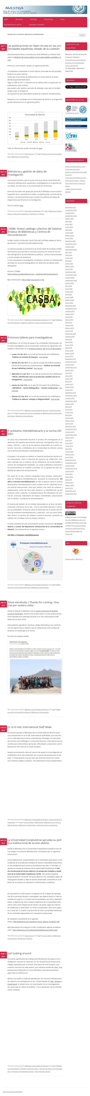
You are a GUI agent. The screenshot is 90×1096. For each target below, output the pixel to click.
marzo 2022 (69, 233)
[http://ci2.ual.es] (72, 151)
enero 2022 (69, 238)
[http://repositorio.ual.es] (76, 121)
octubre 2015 (69, 432)
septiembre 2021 (71, 249)
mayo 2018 (69, 345)
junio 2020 (68, 289)
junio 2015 (68, 443)
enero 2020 (69, 303)
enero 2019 (69, 331)
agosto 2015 (69, 438)
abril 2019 (68, 322)
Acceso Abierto (29, 822)
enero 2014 (69, 488)
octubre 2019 (69, 311)
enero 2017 (69, 390)
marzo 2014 (69, 482)
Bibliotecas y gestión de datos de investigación (27, 173)
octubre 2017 (69, 365)
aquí (40, 148)
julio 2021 (68, 252)
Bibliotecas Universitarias (20, 157)
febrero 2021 (69, 266)
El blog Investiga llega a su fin (75, 167)
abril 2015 (68, 449)
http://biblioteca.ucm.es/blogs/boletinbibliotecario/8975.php (35, 930)
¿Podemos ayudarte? (37, 25)
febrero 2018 (69, 353)
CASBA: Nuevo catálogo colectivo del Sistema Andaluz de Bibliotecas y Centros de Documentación (34, 232)
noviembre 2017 (71, 362)
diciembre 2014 (70, 460)
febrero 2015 (69, 454)
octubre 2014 (69, 466)
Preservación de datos (12, 25)
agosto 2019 (69, 314)
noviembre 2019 (71, 308)
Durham (57, 981)
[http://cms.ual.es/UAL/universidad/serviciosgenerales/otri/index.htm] (71, 139)
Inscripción (43, 357)
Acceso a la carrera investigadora (30, 413)
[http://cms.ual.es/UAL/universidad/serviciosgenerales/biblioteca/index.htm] (76, 113)
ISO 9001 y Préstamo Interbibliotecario (23, 535)
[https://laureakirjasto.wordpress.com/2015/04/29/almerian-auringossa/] (35, 667)
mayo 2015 (69, 446)
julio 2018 (68, 339)
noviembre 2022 (71, 210)
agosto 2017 (69, 370)
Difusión (33, 19)
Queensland (12, 984)
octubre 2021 (69, 247)
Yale (52, 981)
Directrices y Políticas (37, 214)
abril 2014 (68, 480)
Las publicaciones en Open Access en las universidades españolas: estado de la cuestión (35, 47)
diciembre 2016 (70, 393)
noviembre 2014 (71, 463)
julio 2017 (68, 373)
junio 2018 (68, 342)
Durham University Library (29, 1069)
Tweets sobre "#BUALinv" (74, 559)
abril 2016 (68, 415)
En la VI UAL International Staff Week (30, 727)
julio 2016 (68, 407)
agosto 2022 (69, 219)
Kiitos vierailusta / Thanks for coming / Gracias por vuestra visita (33, 603)
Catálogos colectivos (27, 323)
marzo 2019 (69, 325)
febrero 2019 (69, 328)
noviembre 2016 (71, 395)
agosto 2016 (69, 404)
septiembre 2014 (71, 468)
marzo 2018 (69, 351)
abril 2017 (68, 381)
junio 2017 (68, 376)
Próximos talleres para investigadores (30, 337)
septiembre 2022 (71, 216)
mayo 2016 (69, 412)
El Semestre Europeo (72, 169)
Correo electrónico (71, 66)
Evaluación (48, 19)
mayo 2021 (69, 258)
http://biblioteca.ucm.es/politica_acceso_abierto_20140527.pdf (36, 922)
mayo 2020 (69, 292)
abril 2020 (68, 294)
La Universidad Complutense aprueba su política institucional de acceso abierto (35, 841)
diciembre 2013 (70, 491)
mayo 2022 (69, 227)
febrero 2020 (69, 300)
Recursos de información (43, 323)
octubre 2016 (69, 398)
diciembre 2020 (70, 272)
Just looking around (19, 953)
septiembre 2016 (71, 401)
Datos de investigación (32, 211)
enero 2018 (69, 356)
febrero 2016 (69, 421)
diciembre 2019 (70, 306)
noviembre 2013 (71, 494)
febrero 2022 (69, 235)
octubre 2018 (69, 336)
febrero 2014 (69, 485)
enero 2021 (69, 269)
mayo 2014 (69, 477)
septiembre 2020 (71, 280)
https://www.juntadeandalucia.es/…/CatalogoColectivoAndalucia (33, 274)
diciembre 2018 (70, 334)
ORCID (62, 19)
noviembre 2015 (71, 429)
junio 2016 (68, 409)
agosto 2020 (69, 283)
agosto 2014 (69, 471)
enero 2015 (69, 457)
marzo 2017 (69, 384)
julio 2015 (68, 440)
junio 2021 (68, 255)
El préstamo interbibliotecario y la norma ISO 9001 (34, 432)
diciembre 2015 (70, 426)
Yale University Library (42, 1072)
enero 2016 (69, 423)
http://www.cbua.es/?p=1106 (33, 280)
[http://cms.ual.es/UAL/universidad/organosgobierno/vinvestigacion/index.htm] (76, 128)
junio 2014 (68, 474)
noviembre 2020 (71, 275)
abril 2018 (68, 348)
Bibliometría (39, 822)
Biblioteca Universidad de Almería (36, 320)
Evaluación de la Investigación (47, 825)
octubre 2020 (69, 278)
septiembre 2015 (71, 435)
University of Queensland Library (22, 1072)
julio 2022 (68, 221)
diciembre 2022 (70, 207)
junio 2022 (68, 224)
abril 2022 (68, 230)
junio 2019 (68, 317)
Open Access (29, 154)
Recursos (19, 19)
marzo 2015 (69, 452)
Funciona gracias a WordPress (12, 1092)
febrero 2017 (69, 387)
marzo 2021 (69, 263)
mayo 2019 (69, 320)
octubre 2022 (69, 213)
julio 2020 (68, 286)
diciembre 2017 (70, 359)
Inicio (6, 19)
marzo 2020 (69, 297)
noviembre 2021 (71, 244)
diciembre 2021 (70, 241)
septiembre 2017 (71, 367)
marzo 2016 (69, 418)
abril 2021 (68, 261)
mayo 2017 (69, 379)
